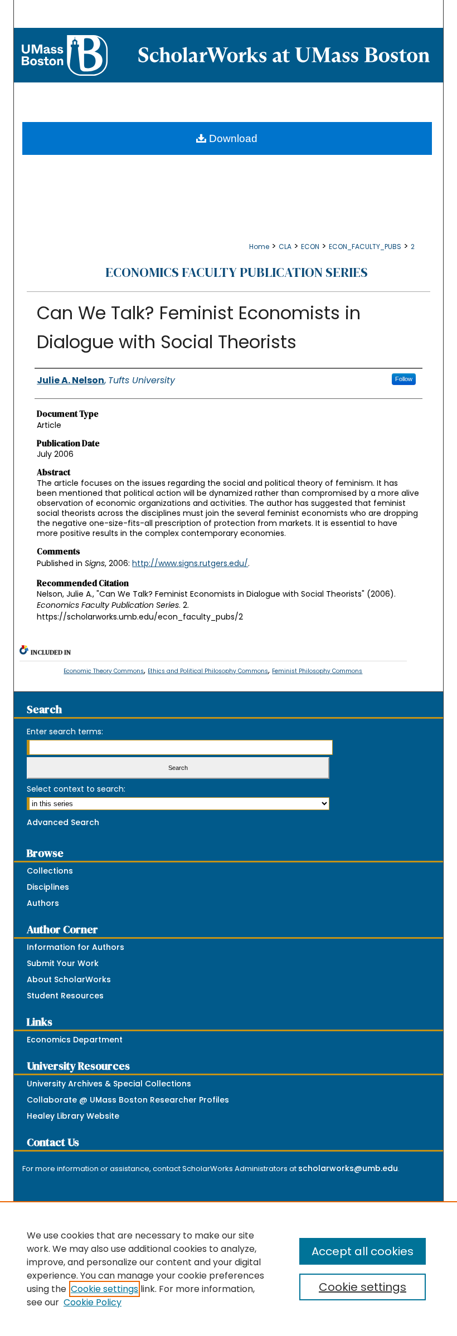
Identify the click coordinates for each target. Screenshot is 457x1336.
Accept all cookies (363, 1251)
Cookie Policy (92, 1302)
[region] (228, 1268)
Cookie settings (104, 1289)
